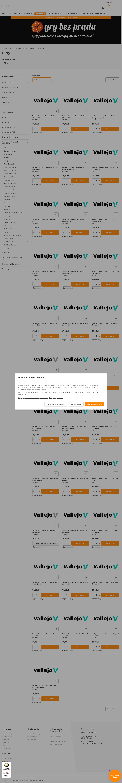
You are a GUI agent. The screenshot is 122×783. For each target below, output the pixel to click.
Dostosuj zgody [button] (76, 404)
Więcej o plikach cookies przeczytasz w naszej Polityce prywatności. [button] (40, 398)
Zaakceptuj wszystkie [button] (94, 404)
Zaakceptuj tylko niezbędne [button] (56, 404)
